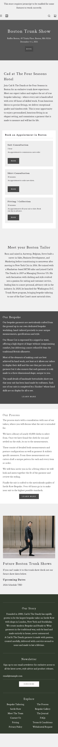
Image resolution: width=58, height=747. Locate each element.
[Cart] (55, 16)
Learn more (29, 396)
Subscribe (29, 684)
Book (29, 49)
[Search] (49, 16)
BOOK (13, 161)
